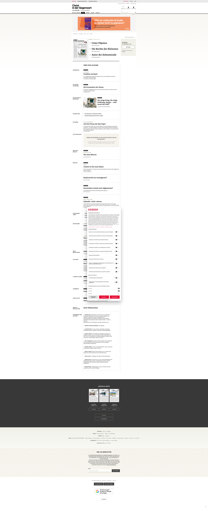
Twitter (110, 443)
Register (97, 12)
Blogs (103, 435)
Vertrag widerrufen (98, 483)
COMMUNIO (114, 438)
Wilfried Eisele (88, 366)
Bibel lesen (131, 438)
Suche (122, 11)
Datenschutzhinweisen (111, 464)
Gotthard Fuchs (88, 329)
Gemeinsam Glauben (120, 438)
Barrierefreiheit (109, 480)
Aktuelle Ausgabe (76, 12)
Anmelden (123, 51)
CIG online (75, 10)
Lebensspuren (126, 438)
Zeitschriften (125, 1)
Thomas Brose (97, 57)
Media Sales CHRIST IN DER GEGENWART (78, 438)
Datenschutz (104, 480)
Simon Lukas (96, 45)
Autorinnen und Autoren (121, 3)
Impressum (114, 480)
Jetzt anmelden (116, 470)
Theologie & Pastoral (93, 1)
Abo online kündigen (114, 440)
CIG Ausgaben (85, 10)
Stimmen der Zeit (108, 438)
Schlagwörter (107, 435)
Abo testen (128, 47)
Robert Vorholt (88, 351)
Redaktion (127, 3)
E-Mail (89, 468)
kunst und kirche (136, 438)
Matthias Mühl (88, 346)
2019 (88, 33)
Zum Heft (93, 409)
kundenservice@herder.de (106, 440)
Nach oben (104, 499)
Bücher (92, 12)
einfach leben (103, 438)
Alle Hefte (104, 415)
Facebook (105, 443)
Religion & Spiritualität (82, 1)
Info (135, 1)
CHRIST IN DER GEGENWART (91, 325)
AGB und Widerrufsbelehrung (96, 480)
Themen (87, 12)
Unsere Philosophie (133, 3)
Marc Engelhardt (88, 340)
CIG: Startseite (75, 33)
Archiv (83, 12)
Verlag (131, 1)
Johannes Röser (88, 333)
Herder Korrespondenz (96, 438)
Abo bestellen (104, 418)
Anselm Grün (88, 314)
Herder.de (74, 1)
